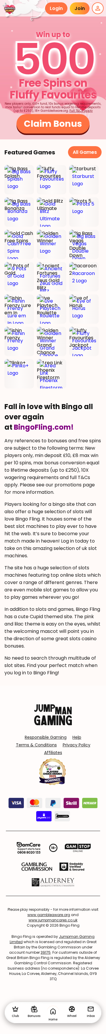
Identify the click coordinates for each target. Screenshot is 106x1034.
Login (56, 8)
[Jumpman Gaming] (53, 723)
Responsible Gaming (46, 737)
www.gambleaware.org (48, 914)
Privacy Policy (76, 745)
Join (79, 8)
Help (76, 737)
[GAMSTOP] (78, 848)
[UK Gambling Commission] (36, 867)
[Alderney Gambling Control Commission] (53, 882)
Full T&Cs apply (81, 111)
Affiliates (53, 753)
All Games (85, 152)
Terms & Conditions (36, 745)
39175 (46, 952)
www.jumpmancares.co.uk (53, 920)
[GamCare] (28, 847)
